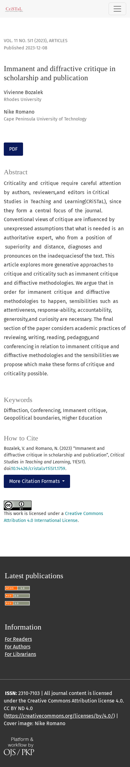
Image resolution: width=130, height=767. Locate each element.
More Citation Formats (35, 481)
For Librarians (20, 654)
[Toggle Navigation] (117, 9)
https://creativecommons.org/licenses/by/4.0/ (59, 716)
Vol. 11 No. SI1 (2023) (25, 40)
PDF (13, 149)
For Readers (18, 639)
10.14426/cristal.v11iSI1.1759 (38, 468)
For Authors (17, 647)
